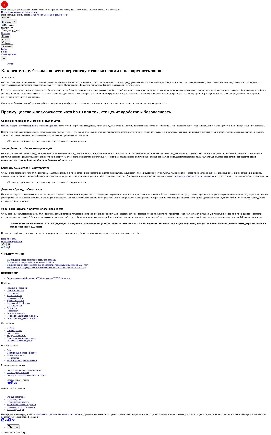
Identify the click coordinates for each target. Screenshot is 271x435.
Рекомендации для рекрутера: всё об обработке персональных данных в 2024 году (46, 267)
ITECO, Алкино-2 (62, 278)
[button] (4, 49)
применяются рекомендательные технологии (57, 414)
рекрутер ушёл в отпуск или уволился (193, 176)
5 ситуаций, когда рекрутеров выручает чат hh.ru (30, 262)
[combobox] (13, 426)
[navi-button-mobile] (4, 58)
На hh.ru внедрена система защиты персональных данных (29, 125)
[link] (6, 42)
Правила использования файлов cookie (49, 15)
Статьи (10, 64)
